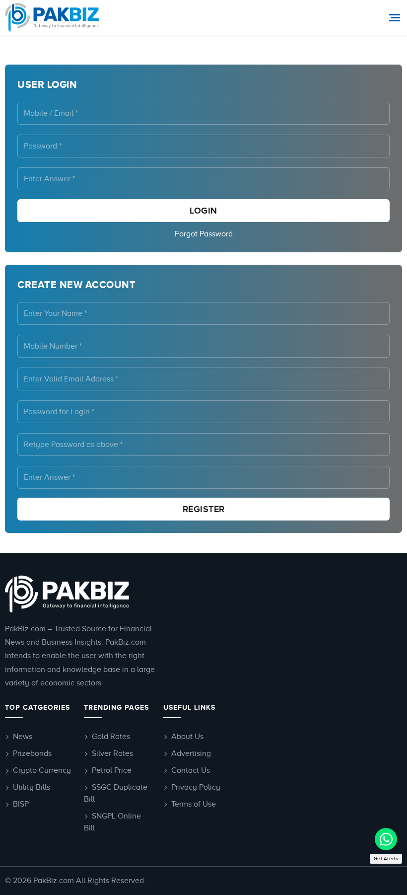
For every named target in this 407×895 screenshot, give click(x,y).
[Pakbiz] (53, 17)
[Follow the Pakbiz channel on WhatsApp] (386, 839)
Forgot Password (204, 233)
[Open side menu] (396, 17)
